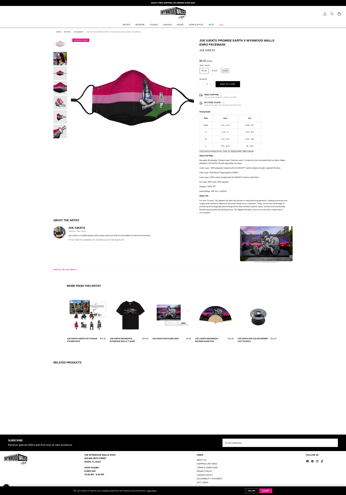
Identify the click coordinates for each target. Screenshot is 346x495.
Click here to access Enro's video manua (226, 151)
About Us (201, 460)
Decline (251, 491)
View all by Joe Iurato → (65, 270)
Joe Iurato (78, 32)
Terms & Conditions (207, 467)
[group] (60, 44)
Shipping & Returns (207, 464)
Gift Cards (202, 482)
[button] (332, 14)
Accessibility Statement (209, 479)
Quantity (203, 79)
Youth (204, 70)
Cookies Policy (205, 475)
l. (253, 151)
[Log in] (325, 14)
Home (58, 32)
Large (226, 71)
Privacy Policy (204, 471)
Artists (67, 32)
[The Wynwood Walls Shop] (173, 14)
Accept (266, 491)
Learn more (151, 491)
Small (214, 70)
